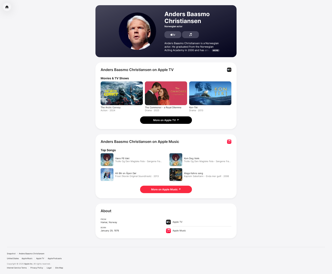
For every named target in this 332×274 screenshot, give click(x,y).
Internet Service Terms (17, 268)
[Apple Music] (190, 34)
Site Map (59, 268)
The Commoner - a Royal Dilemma (163, 107)
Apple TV (40, 258)
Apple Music (27, 258)
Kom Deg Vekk (191, 158)
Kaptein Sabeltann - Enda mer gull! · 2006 (206, 176)
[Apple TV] (172, 34)
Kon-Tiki (193, 107)
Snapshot (11, 253)
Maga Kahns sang (193, 173)
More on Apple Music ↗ (166, 189)
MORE (216, 50)
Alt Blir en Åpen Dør (125, 173)
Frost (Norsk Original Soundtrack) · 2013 (137, 176)
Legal (49, 268)
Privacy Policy (36, 268)
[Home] (7, 7)
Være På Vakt (122, 158)
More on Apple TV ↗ (166, 120)
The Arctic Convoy (111, 107)
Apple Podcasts (55, 258)
